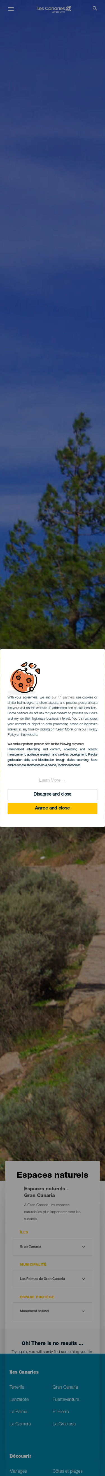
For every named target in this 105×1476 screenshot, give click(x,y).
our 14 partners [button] (63, 697)
